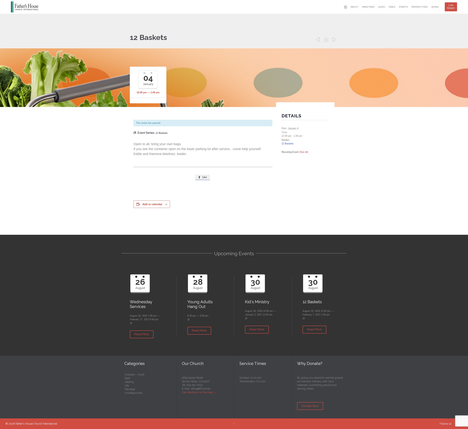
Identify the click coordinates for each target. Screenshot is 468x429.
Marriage (130, 389)
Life (127, 385)
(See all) (303, 152)
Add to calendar (152, 204)
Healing (129, 381)
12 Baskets (288, 143)
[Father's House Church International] (24, 7)
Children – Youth (134, 374)
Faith (127, 378)
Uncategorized (133, 392)
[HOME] (345, 7)
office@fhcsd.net (200, 388)
